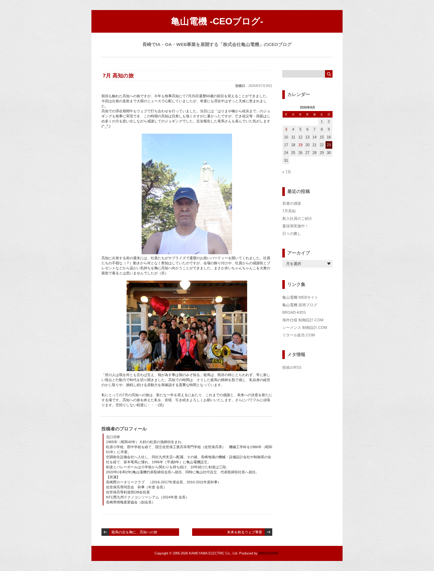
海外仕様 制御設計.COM (302, 320)
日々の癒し (291, 233)
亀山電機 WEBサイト (300, 297)
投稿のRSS (291, 367)
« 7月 (286, 172)
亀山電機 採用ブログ (299, 305)
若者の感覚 (291, 203)
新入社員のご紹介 (297, 218)
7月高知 (289, 211)
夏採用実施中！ (295, 226)
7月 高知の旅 (118, 75)
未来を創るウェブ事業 (244, 532)
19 (300, 145)
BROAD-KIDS (294, 312)
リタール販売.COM (298, 335)
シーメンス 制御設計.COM (304, 327)
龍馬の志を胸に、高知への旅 (134, 532)
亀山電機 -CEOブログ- (217, 21)
